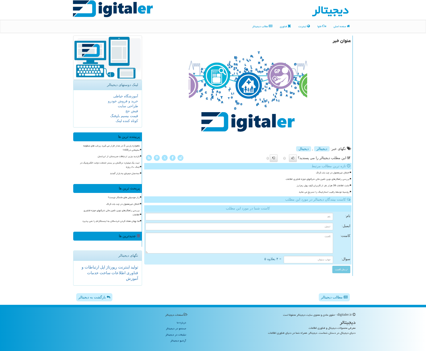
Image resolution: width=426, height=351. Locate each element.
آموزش (132, 278)
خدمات (93, 273)
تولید (134, 267)
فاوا (319, 26)
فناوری (284, 26)
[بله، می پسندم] (293, 158)
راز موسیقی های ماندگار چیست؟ (124, 197)
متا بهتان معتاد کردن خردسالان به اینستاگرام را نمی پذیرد (111, 221)
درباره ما (181, 322)
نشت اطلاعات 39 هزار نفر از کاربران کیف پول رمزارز (323, 185)
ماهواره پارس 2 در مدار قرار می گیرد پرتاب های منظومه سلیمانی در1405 (111, 147)
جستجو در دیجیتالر (176, 328)
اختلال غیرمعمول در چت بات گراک (332, 172)
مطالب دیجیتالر (260, 26)
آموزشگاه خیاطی (125, 96)
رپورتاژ (111, 267)
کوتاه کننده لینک (127, 121)
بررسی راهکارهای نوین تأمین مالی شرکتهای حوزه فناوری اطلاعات (317, 179)
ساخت (104, 273)
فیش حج (131, 111)
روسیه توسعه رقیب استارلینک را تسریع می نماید (324, 191)
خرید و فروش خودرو (123, 101)
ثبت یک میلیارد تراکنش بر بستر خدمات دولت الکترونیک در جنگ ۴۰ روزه (110, 164)
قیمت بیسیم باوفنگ (124, 116)
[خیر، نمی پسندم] (274, 158)
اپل (102, 267)
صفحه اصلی (340, 26)
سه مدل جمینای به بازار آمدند (125, 173)
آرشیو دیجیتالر (178, 340)
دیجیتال (304, 149)
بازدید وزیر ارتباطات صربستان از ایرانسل (119, 156)
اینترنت (302, 26)
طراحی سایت (128, 106)
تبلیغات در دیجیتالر (175, 334)
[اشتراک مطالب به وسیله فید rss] (148, 157)
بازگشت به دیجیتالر (92, 297)
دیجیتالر (322, 149)
